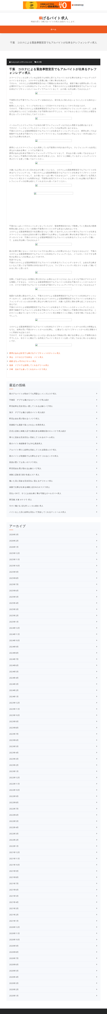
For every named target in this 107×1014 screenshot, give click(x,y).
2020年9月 (14, 946)
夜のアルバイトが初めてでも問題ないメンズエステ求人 (33, 393)
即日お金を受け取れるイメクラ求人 (24, 418)
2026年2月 (14, 540)
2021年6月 (14, 889)
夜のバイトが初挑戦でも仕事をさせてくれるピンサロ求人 (33, 456)
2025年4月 (14, 603)
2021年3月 (14, 908)
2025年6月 (14, 590)
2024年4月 (14, 678)
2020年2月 (14, 989)
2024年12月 (14, 628)
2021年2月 (14, 914)
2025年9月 (14, 572)
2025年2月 (14, 615)
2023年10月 (14, 715)
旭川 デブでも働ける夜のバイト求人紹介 (27, 412)
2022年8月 (14, 802)
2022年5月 (14, 821)
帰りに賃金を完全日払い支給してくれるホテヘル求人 (32, 437)
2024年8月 (14, 653)
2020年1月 (14, 995)
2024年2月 (14, 690)
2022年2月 (14, 840)
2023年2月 (14, 765)
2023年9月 (14, 721)
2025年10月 (14, 565)
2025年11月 (14, 559)
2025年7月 (14, 584)
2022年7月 (14, 808)
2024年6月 (14, 665)
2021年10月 (14, 865)
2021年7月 (14, 883)
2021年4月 (14, 902)
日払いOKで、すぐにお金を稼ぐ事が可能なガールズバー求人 (35, 493)
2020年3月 (14, 983)
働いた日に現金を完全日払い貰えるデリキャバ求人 (31, 481)
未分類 (39, 62)
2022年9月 (14, 796)
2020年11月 (14, 933)
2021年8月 (14, 877)
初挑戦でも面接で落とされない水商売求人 (27, 425)
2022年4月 (14, 827)
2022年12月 (14, 777)
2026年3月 (14, 534)
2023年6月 (14, 740)
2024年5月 (14, 671)
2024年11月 (14, 634)
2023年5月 (14, 746)
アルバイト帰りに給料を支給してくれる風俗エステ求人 (33, 449)
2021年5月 (14, 896)
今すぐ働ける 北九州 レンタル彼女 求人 (26, 506)
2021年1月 (14, 921)
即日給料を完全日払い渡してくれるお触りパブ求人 (31, 406)
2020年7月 (14, 958)
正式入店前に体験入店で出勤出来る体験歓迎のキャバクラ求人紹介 (37, 431)
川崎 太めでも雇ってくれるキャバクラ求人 (28, 369)
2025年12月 (14, 553)
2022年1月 (14, 846)
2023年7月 (14, 734)
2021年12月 (14, 852)
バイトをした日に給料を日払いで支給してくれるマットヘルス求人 (37, 512)
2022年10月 (14, 790)
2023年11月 (14, 709)
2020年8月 (14, 952)
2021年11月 (14, 858)
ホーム (53, 29)
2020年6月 (14, 964)
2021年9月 (14, 871)
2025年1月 (14, 621)
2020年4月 (14, 977)
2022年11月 (14, 784)
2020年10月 (14, 939)
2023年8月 (14, 727)
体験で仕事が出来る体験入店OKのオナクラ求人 (29, 487)
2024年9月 (14, 646)
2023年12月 (14, 702)
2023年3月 (14, 759)
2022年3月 (14, 833)
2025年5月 (14, 597)
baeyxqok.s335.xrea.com (21, 62)
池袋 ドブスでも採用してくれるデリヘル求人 (29, 365)
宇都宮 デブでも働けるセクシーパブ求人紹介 (29, 400)
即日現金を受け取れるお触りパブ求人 (25, 468)
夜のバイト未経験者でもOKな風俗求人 (25, 443)
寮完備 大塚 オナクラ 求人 (20, 499)
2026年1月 (14, 547)
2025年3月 (14, 609)
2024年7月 (14, 659)
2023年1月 (14, 771)
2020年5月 (14, 970)
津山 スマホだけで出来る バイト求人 (26, 357)
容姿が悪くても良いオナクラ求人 (23, 462)
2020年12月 (14, 927)
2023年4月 (14, 752)
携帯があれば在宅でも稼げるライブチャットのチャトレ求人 (34, 353)
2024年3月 (14, 684)
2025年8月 (14, 578)
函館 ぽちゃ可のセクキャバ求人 (22, 361)
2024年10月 (14, 640)
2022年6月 (14, 815)
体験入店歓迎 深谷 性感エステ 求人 (24, 474)
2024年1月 (14, 696)
